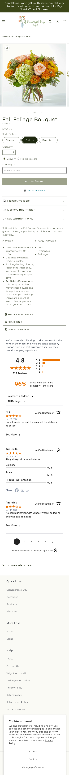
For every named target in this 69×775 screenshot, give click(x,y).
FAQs (9, 659)
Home (5, 36)
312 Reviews (23, 373)
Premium (48, 140)
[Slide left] (27, 112)
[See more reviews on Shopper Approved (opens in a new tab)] (27, 490)
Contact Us (12, 666)
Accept (33, 751)
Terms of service (15, 709)
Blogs (9, 638)
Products (11, 604)
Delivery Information (18, 680)
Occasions (12, 597)
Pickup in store (28, 158)
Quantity (7, 146)
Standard (11, 140)
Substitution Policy (17, 702)
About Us (11, 611)
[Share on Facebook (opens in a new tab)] (17, 490)
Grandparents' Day (16, 589)
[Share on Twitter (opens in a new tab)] (22, 490)
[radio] (49, 360)
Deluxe (30, 140)
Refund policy (14, 695)
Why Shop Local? (16, 673)
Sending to (13, 164)
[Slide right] (41, 112)
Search (10, 631)
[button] (50, 21)
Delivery (11, 158)
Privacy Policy (14, 687)
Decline (33, 759)
